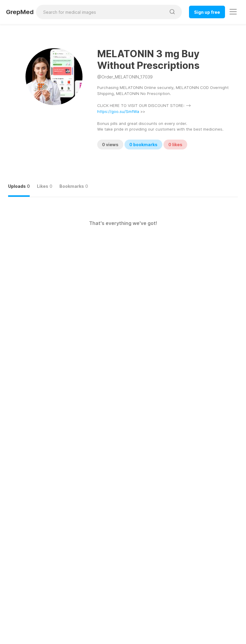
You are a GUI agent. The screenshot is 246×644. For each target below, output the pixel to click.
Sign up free (207, 12)
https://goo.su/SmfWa (118, 111)
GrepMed (20, 12)
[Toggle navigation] (233, 11)
